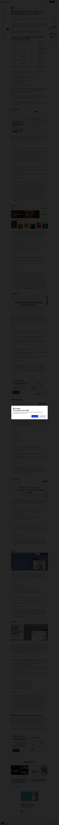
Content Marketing (4, 10)
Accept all (35, 416)
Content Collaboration (3, 14)
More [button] (2, 24)
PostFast (13, 644)
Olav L (19, 709)
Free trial (2, 35)
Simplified (13, 315)
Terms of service (55, 823)
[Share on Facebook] (54, 27)
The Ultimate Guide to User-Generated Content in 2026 (38, 780)
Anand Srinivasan (17, 8)
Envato (12, 231)
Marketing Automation (3, 20)
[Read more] (19, 770)
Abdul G (16, 545)
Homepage (3, 34)
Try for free (52, 1)
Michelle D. (22, 616)
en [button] (56, 1)
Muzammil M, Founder (30, 288)
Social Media (3, 16)
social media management (28, 89)
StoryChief (13, 135)
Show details (42, 416)
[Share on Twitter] (56, 27)
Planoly (12, 573)
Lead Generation (4, 17)
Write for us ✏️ (4, 38)
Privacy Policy (48, 823)
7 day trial (26, 728)
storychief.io (45, 1)
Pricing (2, 37)
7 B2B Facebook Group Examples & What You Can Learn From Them (28, 805)
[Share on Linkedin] (50, 28)
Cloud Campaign (14, 421)
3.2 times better (23, 25)
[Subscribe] (8, 29)
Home (2, 8)
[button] (54, 21)
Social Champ (14, 499)
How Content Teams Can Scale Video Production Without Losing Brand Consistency (19, 780)
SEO (2, 11)
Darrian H (25, 473)
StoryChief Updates (4, 21)
